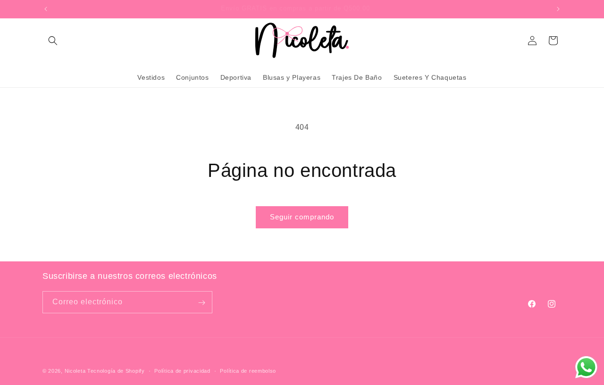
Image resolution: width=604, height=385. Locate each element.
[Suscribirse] (201, 303)
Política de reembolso (248, 370)
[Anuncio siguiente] (558, 9)
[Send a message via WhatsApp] (586, 367)
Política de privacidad (182, 370)
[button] (52, 40)
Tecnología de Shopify (116, 371)
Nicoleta (75, 371)
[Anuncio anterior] (45, 9)
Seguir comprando (302, 217)
